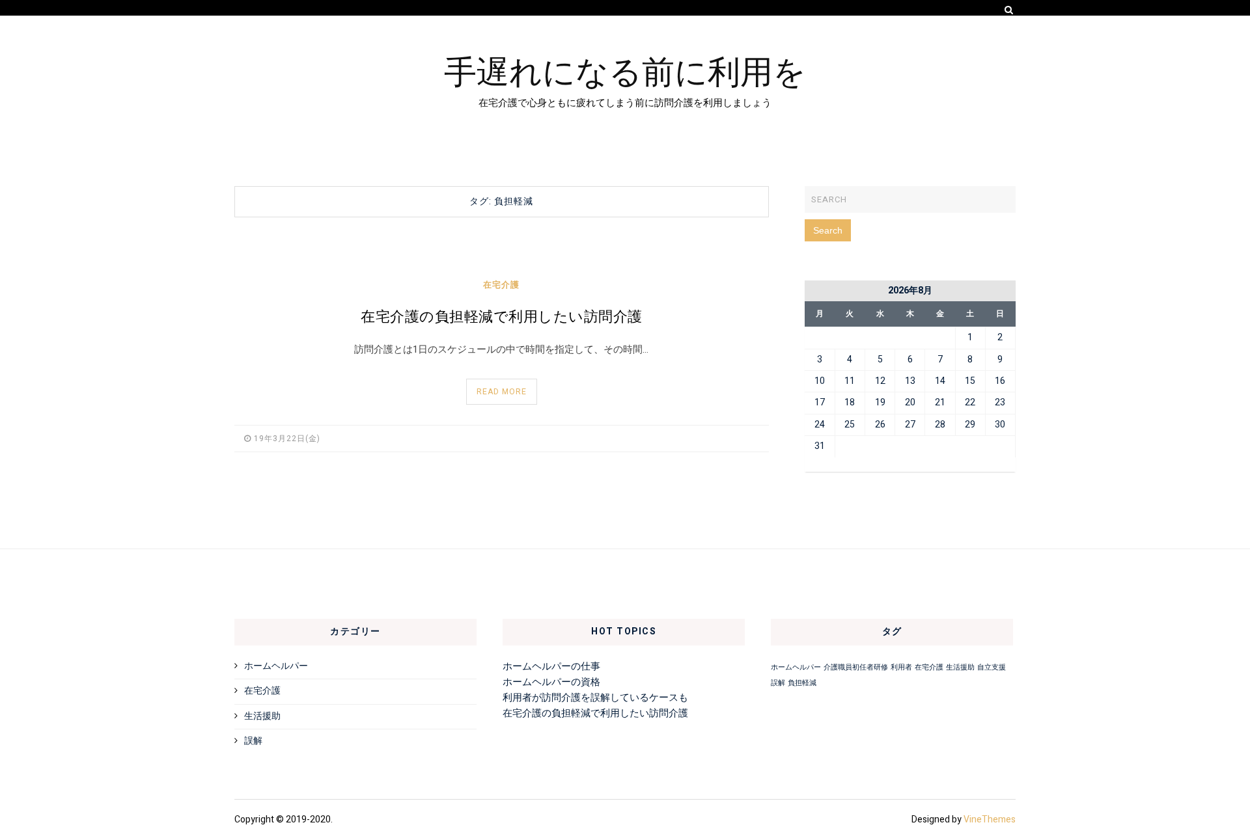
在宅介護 (501, 284)
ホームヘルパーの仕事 (551, 666)
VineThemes (990, 819)
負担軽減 (802, 683)
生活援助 (262, 716)
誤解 (253, 741)
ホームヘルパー (276, 666)
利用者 (901, 667)
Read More (502, 392)
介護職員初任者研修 (856, 667)
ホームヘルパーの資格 (551, 682)
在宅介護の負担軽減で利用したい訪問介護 (502, 316)
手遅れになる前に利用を (625, 69)
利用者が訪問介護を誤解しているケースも (595, 697)
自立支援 (991, 667)
